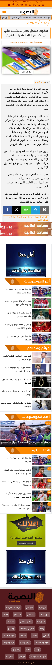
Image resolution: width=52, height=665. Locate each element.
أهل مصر (17, 615)
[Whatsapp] (30, 4)
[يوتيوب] (22, 4)
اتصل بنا (9, 656)
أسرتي (46, 635)
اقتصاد (23, 635)
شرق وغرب (44, 615)
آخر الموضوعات (37, 282)
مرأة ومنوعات (8, 642)
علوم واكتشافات (42, 642)
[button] (6, 435)
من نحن (22, 656)
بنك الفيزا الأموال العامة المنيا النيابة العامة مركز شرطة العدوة (27, 218)
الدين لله (41, 621)
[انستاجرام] (26, 4)
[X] (16, 210)
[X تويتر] (17, 4)
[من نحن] (39, 4)
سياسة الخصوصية (38, 656)
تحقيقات (10, 621)
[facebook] (7, 210)
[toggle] (4, 13)
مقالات (34, 635)
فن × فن (30, 615)
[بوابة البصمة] (29, 12)
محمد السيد (40, 82)
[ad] (26, 225)
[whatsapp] (26, 210)
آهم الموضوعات (36, 417)
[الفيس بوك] (13, 4)
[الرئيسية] (9, 4)
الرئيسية (44, 22)
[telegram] (35, 210)
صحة (28, 649)
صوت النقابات (8, 635)
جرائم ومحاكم (32, 22)
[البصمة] (26, 276)
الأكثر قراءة (41, 450)
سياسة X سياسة (13, 607)
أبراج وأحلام (24, 642)
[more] (43, 4)
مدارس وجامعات (27, 628)
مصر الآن (29, 607)
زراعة (37, 649)
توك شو (11, 628)
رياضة (42, 628)
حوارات (5, 615)
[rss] (34, 4)
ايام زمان (16, 649)
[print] (44, 210)
